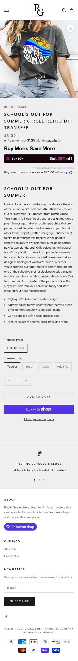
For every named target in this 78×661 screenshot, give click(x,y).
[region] (39, 462)
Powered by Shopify (39, 632)
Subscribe (19, 601)
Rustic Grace (15, 107)
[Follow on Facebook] (6, 616)
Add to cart (39, 396)
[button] (39, 140)
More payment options (39, 419)
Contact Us (11, 556)
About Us (10, 549)
